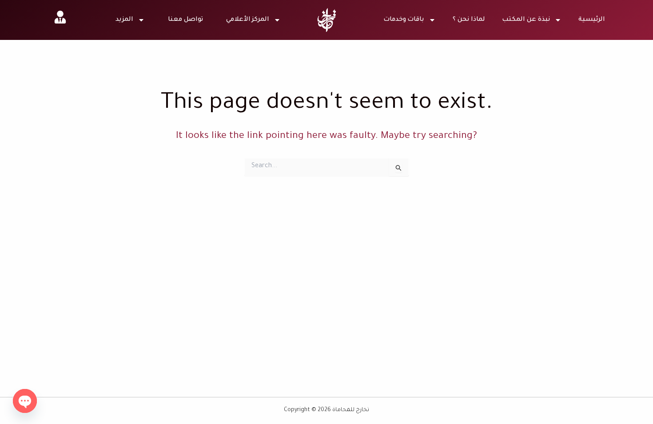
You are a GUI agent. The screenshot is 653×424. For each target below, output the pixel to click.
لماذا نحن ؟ (469, 20)
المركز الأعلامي (248, 20)
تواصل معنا (185, 20)
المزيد (124, 20)
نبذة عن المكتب (526, 20)
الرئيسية (591, 20)
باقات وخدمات (404, 20)
